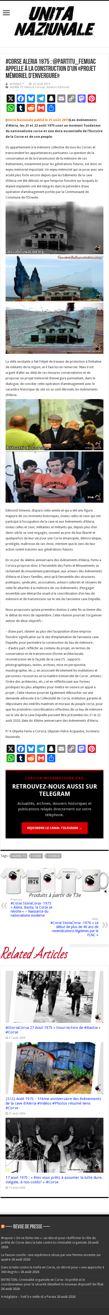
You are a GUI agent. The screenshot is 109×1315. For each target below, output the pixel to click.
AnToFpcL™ (17, 84)
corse (36, 856)
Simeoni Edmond (57, 87)
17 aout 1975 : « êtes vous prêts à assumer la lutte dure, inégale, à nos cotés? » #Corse (54, 1179)
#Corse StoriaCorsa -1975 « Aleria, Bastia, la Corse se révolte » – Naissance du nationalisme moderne (31, 907)
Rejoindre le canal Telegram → (54, 828)
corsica (54, 856)
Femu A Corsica (34, 87)
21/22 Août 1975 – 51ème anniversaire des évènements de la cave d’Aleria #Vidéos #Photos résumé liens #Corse (53, 1103)
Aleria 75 (19, 856)
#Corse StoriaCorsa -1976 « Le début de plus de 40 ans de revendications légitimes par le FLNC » (74, 927)
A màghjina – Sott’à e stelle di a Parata (28, 1297)
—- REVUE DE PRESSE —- (27, 1227)
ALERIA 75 (16, 87)
